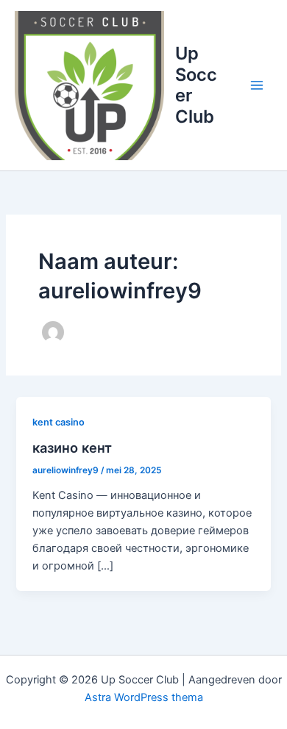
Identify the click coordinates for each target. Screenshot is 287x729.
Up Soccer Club (196, 84)
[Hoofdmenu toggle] (256, 85)
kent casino (58, 422)
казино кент (72, 447)
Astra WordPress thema (144, 697)
